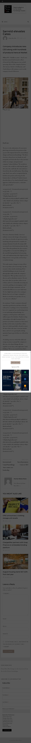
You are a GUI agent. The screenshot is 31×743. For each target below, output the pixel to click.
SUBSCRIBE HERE (15, 362)
